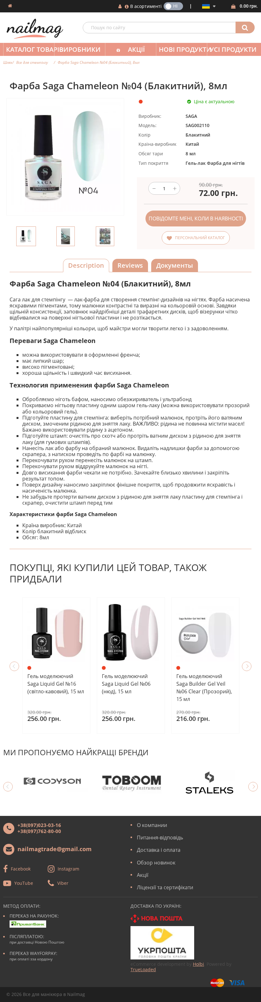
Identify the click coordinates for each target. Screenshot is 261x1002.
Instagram (68, 869)
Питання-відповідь (160, 837)
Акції (136, 49)
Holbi (198, 964)
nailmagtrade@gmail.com (55, 849)
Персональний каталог (200, 237)
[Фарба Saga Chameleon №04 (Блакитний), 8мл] (26, 236)
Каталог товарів (30, 49)
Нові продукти (183, 49)
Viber (62, 883)
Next (246, 666)
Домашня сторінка (10, 5)
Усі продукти (233, 49)
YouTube (23, 883)
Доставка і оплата (158, 849)
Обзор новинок (156, 862)
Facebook (21, 869)
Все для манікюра (42, 994)
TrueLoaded (143, 969)
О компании (152, 825)
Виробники (80, 49)
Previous (14, 666)
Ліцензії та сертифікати (165, 887)
